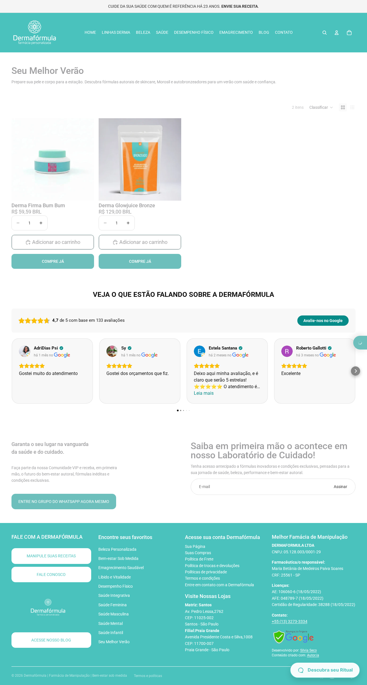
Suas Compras (198, 552)
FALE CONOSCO (51, 574)
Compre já (53, 261)
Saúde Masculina (113, 614)
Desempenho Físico (115, 586)
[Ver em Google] (24, 351)
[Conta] (336, 32)
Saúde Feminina (112, 605)
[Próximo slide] (172, 159)
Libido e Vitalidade (114, 577)
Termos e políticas (148, 676)
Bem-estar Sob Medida (118, 558)
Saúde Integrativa (114, 595)
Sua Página (195, 546)
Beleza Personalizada (117, 549)
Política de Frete (199, 559)
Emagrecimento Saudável (121, 567)
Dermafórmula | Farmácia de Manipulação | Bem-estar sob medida (75, 676)
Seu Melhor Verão (114, 641)
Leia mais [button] (204, 393)
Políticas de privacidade (206, 572)
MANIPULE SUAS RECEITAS (51, 556)
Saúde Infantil (110, 632)
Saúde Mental (110, 623)
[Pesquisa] (324, 32)
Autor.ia (313, 655)
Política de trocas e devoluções (212, 565)
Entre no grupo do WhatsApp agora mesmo (63, 501)
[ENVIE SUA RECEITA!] (360, 343)
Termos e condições (202, 578)
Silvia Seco (308, 650)
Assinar (340, 486)
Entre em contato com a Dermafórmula (219, 585)
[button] (321, 107)
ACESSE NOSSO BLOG (51, 640)
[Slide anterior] (107, 159)
